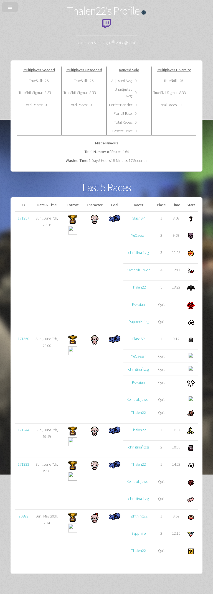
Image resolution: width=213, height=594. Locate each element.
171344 (23, 429)
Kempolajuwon (138, 269)
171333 (23, 464)
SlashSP (138, 218)
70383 (23, 516)
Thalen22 (138, 287)
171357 (23, 218)
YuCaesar (138, 235)
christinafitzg (138, 252)
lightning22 (139, 516)
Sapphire (138, 533)
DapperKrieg (138, 321)
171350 (23, 338)
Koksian (138, 304)
